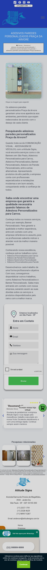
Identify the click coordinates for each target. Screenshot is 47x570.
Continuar (24, 564)
